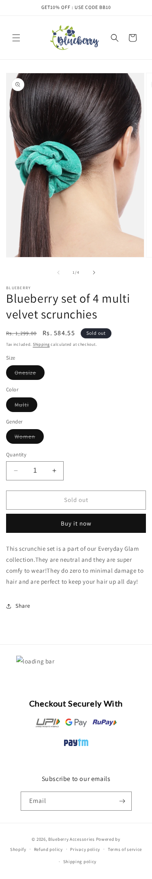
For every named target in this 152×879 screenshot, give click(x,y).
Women (29, 438)
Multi (26, 406)
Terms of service (125, 849)
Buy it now (76, 523)
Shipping (41, 344)
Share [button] (22, 605)
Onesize (30, 374)
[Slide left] (58, 272)
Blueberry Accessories (71, 839)
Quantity (16, 454)
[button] (16, 38)
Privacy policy (85, 849)
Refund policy (48, 849)
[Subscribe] (122, 801)
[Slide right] (94, 272)
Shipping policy (80, 861)
